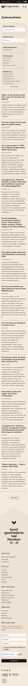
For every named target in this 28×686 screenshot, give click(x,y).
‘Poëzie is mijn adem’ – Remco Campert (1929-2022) (13, 465)
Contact (3, 579)
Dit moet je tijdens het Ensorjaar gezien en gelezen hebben (13, 123)
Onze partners (5, 561)
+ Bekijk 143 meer (14, 86)
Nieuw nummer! (5, 1)
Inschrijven (14, 660)
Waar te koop (5, 610)
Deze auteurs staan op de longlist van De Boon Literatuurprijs (11, 393)
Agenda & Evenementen (7, 595)
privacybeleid (6, 649)
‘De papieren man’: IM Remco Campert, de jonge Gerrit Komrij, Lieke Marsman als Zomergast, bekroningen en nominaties (13, 429)
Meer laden (14, 497)
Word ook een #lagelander (8, 557)
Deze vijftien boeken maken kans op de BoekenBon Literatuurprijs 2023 (13, 254)
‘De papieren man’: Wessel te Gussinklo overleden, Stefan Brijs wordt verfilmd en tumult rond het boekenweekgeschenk (13, 183)
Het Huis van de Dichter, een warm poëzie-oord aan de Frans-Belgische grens (13, 288)
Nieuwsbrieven (5, 593)
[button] (14, 49)
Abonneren (4, 613)
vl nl (14, 542)
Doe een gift (4, 559)
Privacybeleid (4, 600)
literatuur (14, 539)
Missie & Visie (4, 575)
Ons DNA (3, 570)
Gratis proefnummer (6, 618)
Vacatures (4, 582)
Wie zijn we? (4, 572)
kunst (14, 529)
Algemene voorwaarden (7, 597)
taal (14, 536)
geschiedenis (14, 533)
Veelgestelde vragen (6, 590)
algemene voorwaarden (17, 647)
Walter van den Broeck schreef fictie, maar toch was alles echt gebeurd (13, 97)
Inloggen (19, 1)
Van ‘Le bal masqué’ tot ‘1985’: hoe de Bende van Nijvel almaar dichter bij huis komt (13, 147)
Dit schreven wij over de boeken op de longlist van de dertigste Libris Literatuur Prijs (13, 359)
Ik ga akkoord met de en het (14, 648)
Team (6, 577)
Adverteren (4, 615)
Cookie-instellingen (6, 602)
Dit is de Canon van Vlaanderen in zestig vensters (13, 324)
